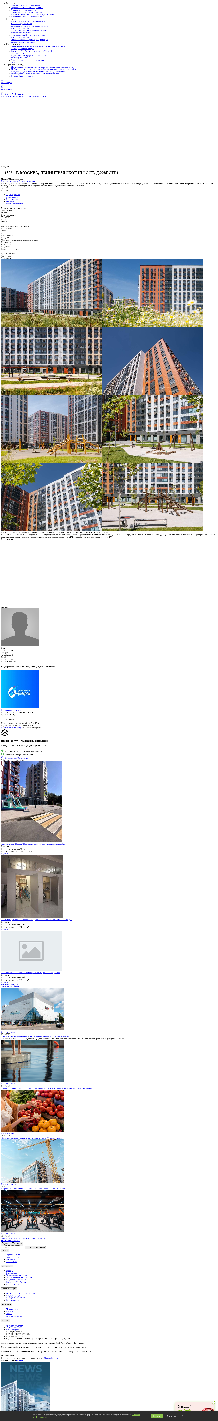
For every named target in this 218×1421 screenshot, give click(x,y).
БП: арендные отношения (42, 67)
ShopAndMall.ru (51, 1358)
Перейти (4, 853)
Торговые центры (27, 8)
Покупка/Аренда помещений (32, 14)
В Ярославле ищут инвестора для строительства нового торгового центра (33, 1189)
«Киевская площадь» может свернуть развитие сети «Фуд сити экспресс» (32, 1138)
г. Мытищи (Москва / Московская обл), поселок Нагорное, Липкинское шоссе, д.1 (36, 920)
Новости (28, 22)
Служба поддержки (14, 1325)
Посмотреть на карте (27, 181)
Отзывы (22, 76)
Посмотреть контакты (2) (12, 728)
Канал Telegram (12, 1329)
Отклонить (171, 1416)
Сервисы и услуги (9, 1289)
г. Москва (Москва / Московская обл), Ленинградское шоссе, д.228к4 (30, 973)
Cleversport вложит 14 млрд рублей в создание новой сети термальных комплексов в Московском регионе (46, 1088)
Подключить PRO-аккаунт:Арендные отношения (12, 1244)
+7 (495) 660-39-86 (14, 1327)
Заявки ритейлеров (26, 12)
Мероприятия (29, 40)
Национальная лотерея (11, 710)
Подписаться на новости (35, 1248)
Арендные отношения (15, 1298)
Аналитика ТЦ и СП (30, 17)
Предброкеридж (38, 71)
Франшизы (23, 10)
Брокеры (9, 1270)
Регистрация (6, 83)
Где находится (12, 199)
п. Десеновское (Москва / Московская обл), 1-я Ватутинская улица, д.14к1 (33, 844)
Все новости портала (10, 984)
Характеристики (13, 195)
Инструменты (7, 1266)
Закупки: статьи (28, 36)
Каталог (5, 1250)
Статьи (29, 31)
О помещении (12, 197)
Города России (12, 1284)
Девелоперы (11, 1273)
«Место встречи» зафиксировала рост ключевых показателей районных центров (35, 1036)
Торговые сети (25, 5)
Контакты (10, 201)
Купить (179, 1410)
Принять (156, 1416)
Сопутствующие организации (19, 1277)
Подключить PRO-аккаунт (16, 758)
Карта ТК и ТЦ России (16, 1282)
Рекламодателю (35, 74)
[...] (126, 1039)
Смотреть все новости (10, 987)
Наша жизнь (6, 1305)
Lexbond (19, 1360)
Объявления (11, 1262)
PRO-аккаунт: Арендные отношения (43, 69)
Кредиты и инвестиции (16, 1280)
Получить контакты (9, 181)
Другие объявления (14, 204)
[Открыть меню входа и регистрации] (2, 85)
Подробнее (188, 1410)
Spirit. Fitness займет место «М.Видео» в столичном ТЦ (24, 1238)
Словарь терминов (14, 1316)
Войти (4, 80)
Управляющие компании (16, 1275)
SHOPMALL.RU (10, 1240)
